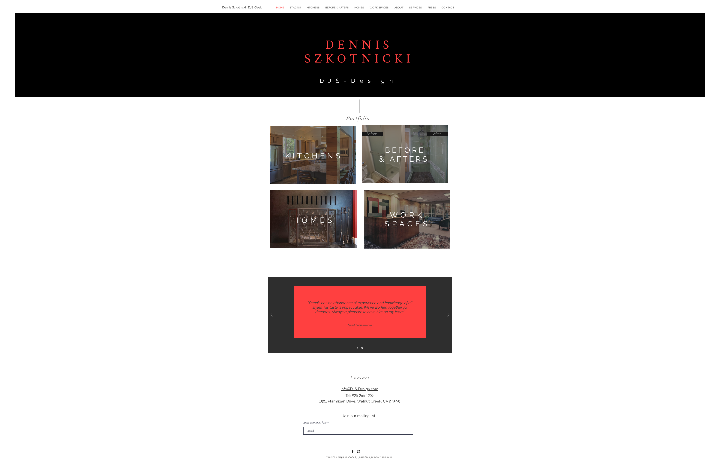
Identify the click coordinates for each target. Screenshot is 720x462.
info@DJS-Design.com (359, 389)
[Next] (448, 315)
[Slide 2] (362, 347)
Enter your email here (314, 422)
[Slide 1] (358, 348)
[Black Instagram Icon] (359, 451)
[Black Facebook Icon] (353, 451)
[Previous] (271, 315)
